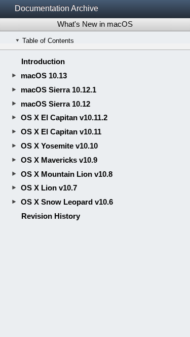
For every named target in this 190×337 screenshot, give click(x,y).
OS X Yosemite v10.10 (59, 145)
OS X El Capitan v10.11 (61, 131)
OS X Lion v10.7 (49, 187)
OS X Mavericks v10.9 (59, 160)
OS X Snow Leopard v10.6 (67, 202)
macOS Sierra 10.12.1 (58, 89)
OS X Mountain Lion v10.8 (66, 174)
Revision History (50, 216)
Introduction (43, 61)
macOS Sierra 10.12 (55, 104)
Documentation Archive (56, 8)
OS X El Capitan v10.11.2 (64, 117)
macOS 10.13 (44, 75)
